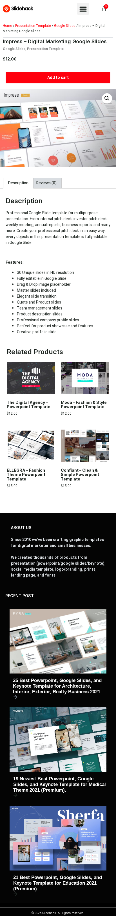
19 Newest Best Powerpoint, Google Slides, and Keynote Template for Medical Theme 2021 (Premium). (59, 784)
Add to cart (58, 78)
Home (7, 25)
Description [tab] (18, 183)
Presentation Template (33, 25)
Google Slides (64, 25)
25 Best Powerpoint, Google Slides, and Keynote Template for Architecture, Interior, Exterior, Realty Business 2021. (57, 686)
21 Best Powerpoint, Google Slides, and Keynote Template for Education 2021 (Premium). (57, 883)
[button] (83, 9)
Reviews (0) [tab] (46, 183)
